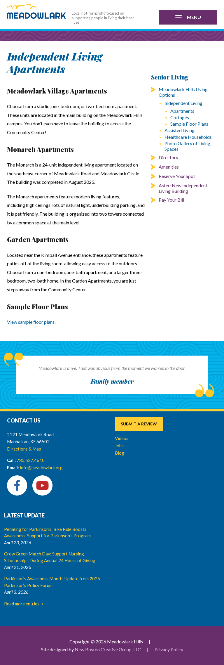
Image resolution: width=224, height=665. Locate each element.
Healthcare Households (188, 137)
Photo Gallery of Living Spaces (187, 146)
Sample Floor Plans (189, 124)
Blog (119, 453)
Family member (112, 381)
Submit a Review (139, 423)
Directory (168, 157)
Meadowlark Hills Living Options (183, 92)
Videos (121, 438)
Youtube (42, 485)
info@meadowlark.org (41, 467)
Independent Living (183, 103)
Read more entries (21, 603)
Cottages (179, 117)
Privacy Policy (169, 649)
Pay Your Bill (171, 199)
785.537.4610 (31, 460)
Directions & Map (24, 448)
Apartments (182, 111)
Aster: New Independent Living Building (183, 188)
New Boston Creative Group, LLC (108, 649)
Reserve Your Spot (177, 176)
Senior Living (169, 77)
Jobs (119, 445)
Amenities (169, 166)
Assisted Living (179, 130)
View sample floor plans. (31, 322)
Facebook (17, 485)
